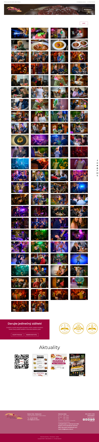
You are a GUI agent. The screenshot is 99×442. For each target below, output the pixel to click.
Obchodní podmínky (44, 436)
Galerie (46, 9)
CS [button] (67, 9)
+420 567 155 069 (33, 418)
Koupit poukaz (17, 334)
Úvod (31, 9)
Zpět (83, 23)
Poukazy (52, 9)
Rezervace (87, 9)
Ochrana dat (52, 436)
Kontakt (63, 9)
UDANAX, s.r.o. (51, 438)
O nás (35, 9)
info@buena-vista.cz (34, 419)
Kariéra (58, 9)
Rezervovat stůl (31, 334)
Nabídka (41, 9)
